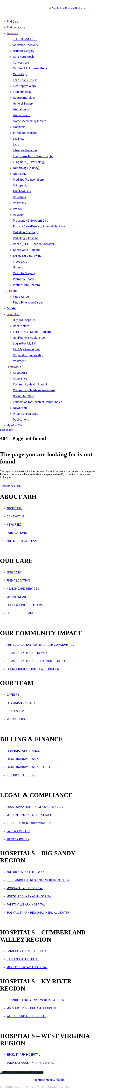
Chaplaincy (16, 711)
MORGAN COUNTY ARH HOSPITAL (29, 896)
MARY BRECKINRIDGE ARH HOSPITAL (32, 1008)
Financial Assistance (23, 750)
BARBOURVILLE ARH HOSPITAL (27, 951)
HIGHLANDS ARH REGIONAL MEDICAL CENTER (38, 880)
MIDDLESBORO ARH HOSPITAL (27, 967)
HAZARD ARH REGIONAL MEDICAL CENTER (35, 1000)
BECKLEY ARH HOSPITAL (23, 1054)
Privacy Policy (18, 839)
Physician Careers (21, 702)
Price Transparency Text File (29, 767)
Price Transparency (22, 758)
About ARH (14, 508)
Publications (17, 532)
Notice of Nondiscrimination (29, 823)
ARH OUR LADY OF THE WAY (25, 872)
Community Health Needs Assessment (36, 661)
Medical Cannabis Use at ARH (29, 815)
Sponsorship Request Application (33, 669)
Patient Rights (18, 831)
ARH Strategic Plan (22, 540)
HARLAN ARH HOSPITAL (23, 959)
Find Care (14, 572)
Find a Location (18, 580)
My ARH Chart (17, 596)
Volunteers (16, 719)
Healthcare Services (23, 588)
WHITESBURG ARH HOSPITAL (26, 1016)
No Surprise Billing (22, 775)
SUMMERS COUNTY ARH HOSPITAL (30, 1062)
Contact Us (16, 516)
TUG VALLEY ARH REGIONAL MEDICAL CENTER (38, 912)
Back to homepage (11, 485)
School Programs (21, 613)
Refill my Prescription (24, 605)
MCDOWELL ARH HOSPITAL (25, 888)
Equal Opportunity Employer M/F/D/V (35, 806)
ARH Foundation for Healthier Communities (40, 644)
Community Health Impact (27, 653)
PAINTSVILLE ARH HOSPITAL (26, 904)
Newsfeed (14, 524)
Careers (13, 694)
